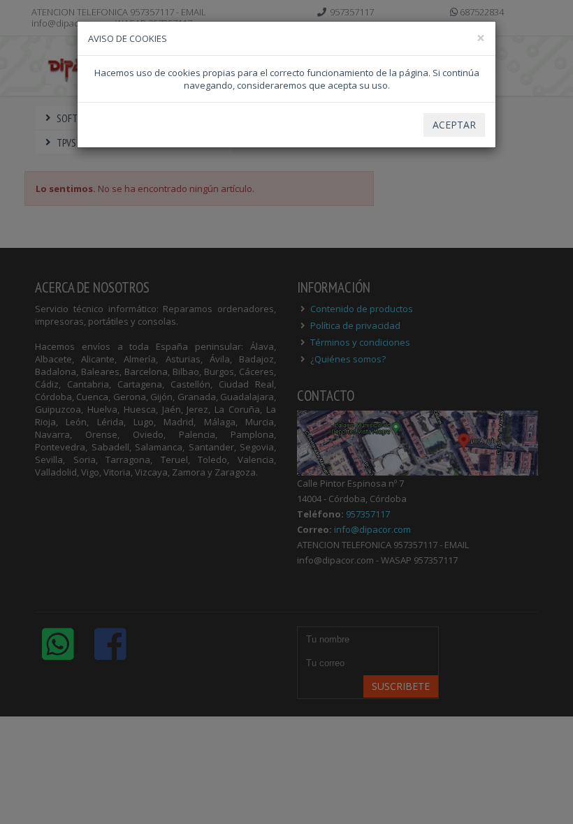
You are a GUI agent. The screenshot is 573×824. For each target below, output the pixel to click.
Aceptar (454, 124)
